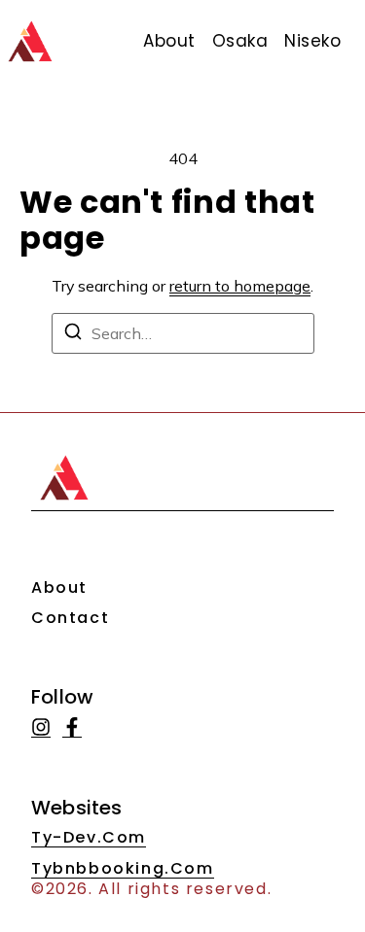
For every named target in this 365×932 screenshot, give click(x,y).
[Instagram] (41, 727)
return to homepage (239, 285)
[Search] (73, 334)
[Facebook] (72, 727)
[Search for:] (183, 333)
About (59, 587)
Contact (70, 617)
